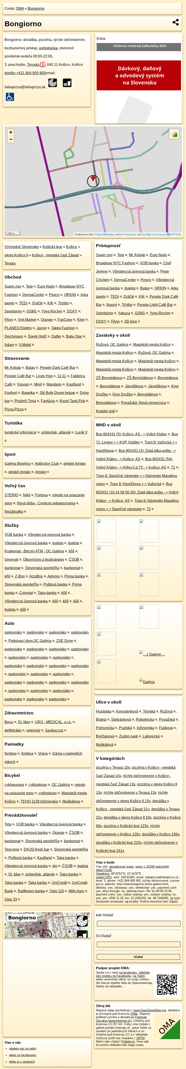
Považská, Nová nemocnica (143, 403)
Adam (9, 345)
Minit (38, 384)
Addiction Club (47, 463)
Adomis (53, 576)
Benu (9, 722)
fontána (11, 753)
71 (173, 467)
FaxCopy (65, 320)
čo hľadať (103, 936)
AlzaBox (36, 576)
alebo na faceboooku (22, 1055)
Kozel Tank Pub (72, 401)
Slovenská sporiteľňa (42, 568)
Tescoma (12, 849)
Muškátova (71, 801)
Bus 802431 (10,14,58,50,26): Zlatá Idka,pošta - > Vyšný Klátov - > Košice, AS (137, 492)
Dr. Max (24, 722)
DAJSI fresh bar (36, 849)
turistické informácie (21, 432)
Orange (47, 320)
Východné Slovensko (22, 247)
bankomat (12, 568)
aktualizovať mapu (121, 866)
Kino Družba (123, 394)
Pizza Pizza (14, 409)
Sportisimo (13, 311)
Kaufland (73, 384)
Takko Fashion (63, 328)
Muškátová (104, 745)
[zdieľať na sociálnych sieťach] (176, 22)
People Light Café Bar (155, 305)
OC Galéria (61, 785)
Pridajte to (128, 1041)
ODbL (134, 1013)
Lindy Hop (44, 376)
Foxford (11, 393)
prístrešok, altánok (56, 432)
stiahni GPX (104, 877)
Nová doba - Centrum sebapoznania (46, 503)
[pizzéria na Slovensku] (54, 83)
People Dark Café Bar (57, 368)
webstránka (48, 48)
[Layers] (174, 134)
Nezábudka (14, 511)
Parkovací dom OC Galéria (29, 641)
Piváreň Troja (25, 401)
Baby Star (74, 336)
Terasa (10, 263)
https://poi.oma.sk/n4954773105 (163, 234)
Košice (71, 247)
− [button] (10, 139)
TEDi (23, 303)
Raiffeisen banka (31, 891)
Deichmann (14, 336)
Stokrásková (121, 719)
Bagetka (28, 393)
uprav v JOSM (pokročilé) (152, 866)
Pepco (54, 295)
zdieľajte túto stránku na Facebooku (123, 974)
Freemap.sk (129, 234)
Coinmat (26, 593)
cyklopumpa (14, 785)
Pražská (125, 728)
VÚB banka (14, 535)
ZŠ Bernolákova (109, 378)
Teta (29, 286)
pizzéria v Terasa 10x (113, 767)
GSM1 (32, 311)
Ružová (166, 711)
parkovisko (13, 632)
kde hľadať (104, 915)
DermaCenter (33, 295)
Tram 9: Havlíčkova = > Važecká (135, 484)
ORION (70, 295)
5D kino (131, 321)
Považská (167, 719)
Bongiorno (36, 8)
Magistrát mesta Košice (152, 344)
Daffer (56, 336)
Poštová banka (55, 584)
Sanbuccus (54, 730)
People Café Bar (18, 376)
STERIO (11, 495)
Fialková (166, 728)
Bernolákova (168, 378)
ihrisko (40, 472)
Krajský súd (105, 411)
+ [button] (10, 132)
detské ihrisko (75, 463)
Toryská (35, 65)
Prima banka (74, 576)
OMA (20, 8)
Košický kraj (52, 247)
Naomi (111, 305)
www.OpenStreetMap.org (150, 1010)
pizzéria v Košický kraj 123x (126, 826)
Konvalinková (127, 711)
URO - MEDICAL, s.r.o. (53, 722)
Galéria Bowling (17, 463)
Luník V (81, 432)
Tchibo (63, 303)
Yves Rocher (52, 311)
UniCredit (59, 883)
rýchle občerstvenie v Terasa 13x (130, 793)
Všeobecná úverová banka (49, 535)
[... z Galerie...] (151, 654)
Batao (30, 368)
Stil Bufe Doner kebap (57, 393)
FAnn (9, 320)
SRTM (140, 1038)
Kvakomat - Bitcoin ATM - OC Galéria (34, 551)
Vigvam (23, 384)
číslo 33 (11, 899)
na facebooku (128, 972)
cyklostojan (38, 785)
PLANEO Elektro (18, 328)
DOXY (72, 311)
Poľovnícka (105, 728)
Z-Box (20, 576)
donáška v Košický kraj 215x (119, 843)
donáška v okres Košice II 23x (128, 817)
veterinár (33, 730)
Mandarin (54, 384)
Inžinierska (145, 728)
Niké (26, 495)
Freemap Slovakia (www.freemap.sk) (121, 1018)
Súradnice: (103, 873)
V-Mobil (25, 345)
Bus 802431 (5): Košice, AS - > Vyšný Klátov (131, 434)
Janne (41, 328)
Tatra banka (47, 593)
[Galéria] (146, 682)
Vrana (43, 753)
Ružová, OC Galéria (112, 344)
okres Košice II (16, 255)
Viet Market (27, 320)
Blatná (101, 719)
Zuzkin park (128, 736)
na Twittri (139, 976)
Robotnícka (145, 719)
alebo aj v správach (22, 1061)
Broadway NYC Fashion (115, 263)
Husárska (103, 711)
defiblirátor (13, 730)
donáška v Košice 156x (160, 834)
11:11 (61, 376)
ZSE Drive (64, 641)
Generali (11, 559)
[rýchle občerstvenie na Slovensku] (68, 83)
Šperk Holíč (37, 336)
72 (149, 509)
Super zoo (13, 286)
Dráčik (37, 303)
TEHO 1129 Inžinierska (39, 801)
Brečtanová (105, 736)
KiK (50, 303)
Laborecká (151, 736)
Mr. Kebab (13, 368)
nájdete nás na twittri (22, 1048)
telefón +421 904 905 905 (25, 73)
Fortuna (41, 495)
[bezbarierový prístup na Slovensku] (11, 97)
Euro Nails (45, 286)
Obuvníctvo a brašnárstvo (43, 559)
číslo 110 (57, 891)
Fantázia (48, 401)
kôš (71, 551)
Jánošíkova (134, 386)
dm (54, 866)
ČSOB (74, 559)
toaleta (57, 543)
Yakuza (124, 313)
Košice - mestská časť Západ (55, 255)
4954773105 (104, 870)
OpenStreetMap (105, 234)
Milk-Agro (76, 891)
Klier (81, 320)
